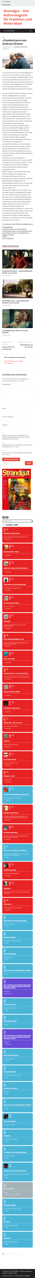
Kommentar (7, 384)
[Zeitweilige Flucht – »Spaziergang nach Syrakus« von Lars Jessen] (17, 289)
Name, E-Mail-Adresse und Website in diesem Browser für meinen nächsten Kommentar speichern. (16, 437)
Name (4, 408)
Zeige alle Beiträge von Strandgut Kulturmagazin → (13, 362)
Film (3, 37)
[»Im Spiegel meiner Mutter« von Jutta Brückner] (17, 319)
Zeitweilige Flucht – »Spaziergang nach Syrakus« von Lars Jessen (15, 302)
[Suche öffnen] (30, 31)
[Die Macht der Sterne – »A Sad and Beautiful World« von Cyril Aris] (17, 259)
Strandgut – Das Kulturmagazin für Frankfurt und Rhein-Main (18, 17)
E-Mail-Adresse (8, 416)
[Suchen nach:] (17, 463)
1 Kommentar (5, 48)
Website (5, 425)
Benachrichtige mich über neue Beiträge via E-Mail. (17, 453)
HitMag (27, 1275)
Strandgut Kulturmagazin (21, 47)
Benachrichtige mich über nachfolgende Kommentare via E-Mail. (17, 446)
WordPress (19, 1275)
